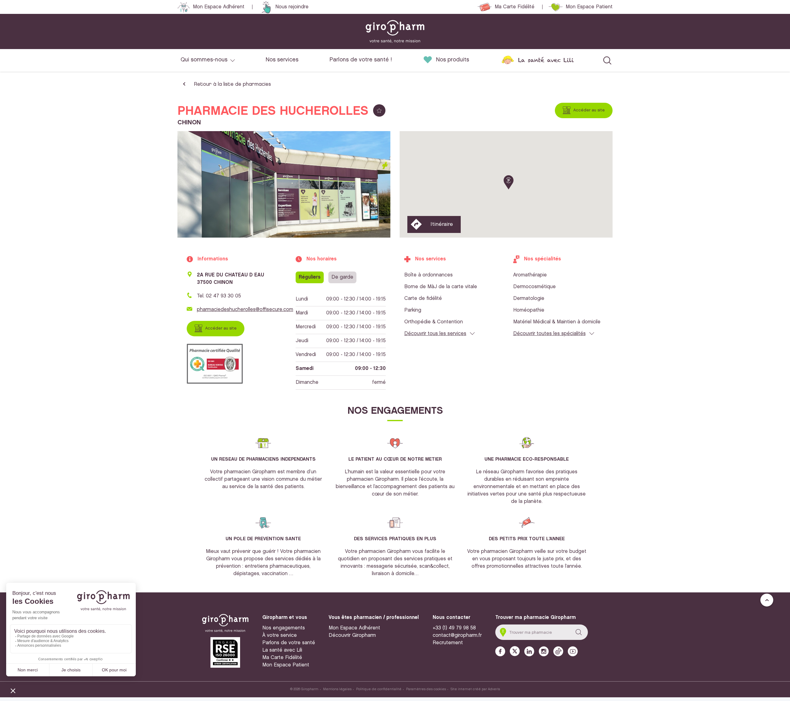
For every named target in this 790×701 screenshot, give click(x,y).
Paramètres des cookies (426, 689)
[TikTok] (558, 651)
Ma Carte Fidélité (514, 7)
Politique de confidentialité (378, 689)
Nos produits (452, 59)
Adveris (494, 689)
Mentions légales (337, 689)
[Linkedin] (529, 651)
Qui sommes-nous (204, 59)
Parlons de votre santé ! (361, 59)
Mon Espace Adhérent (218, 7)
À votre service (279, 635)
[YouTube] (573, 651)
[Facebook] (500, 651)
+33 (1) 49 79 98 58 (454, 628)
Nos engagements (283, 628)
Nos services (282, 59)
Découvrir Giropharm (352, 635)
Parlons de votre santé (288, 643)
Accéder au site (589, 110)
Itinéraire (441, 224)
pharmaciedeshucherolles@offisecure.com (245, 309)
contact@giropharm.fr (457, 635)
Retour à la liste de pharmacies (232, 84)
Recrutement (448, 643)
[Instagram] (544, 651)
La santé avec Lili (546, 60)
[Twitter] (515, 651)
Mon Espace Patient (589, 7)
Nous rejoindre (292, 7)
